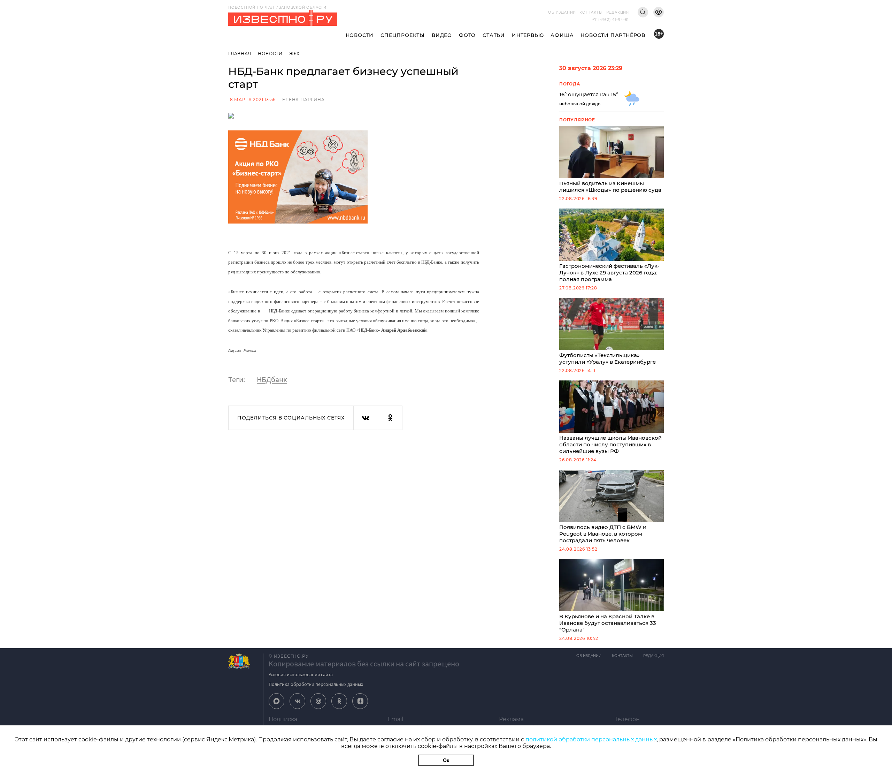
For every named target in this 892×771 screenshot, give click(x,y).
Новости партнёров (612, 35)
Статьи (494, 35)
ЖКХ (294, 53)
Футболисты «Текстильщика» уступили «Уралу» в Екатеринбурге (607, 358)
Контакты (590, 12)
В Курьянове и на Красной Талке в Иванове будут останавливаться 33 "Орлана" (607, 623)
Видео (442, 35)
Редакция (617, 12)
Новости (360, 35)
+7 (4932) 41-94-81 (610, 19)
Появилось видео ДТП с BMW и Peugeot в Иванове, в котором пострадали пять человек (602, 534)
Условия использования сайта (301, 674)
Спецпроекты (402, 35)
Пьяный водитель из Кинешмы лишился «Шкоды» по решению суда (610, 186)
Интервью (528, 35)
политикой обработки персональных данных (591, 739)
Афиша (562, 35)
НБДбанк (272, 379)
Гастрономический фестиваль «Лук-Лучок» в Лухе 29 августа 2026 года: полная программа (609, 272)
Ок (446, 760)
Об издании (562, 12)
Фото (467, 35)
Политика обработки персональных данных (316, 684)
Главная (240, 53)
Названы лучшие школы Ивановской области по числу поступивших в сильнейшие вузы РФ (610, 444)
